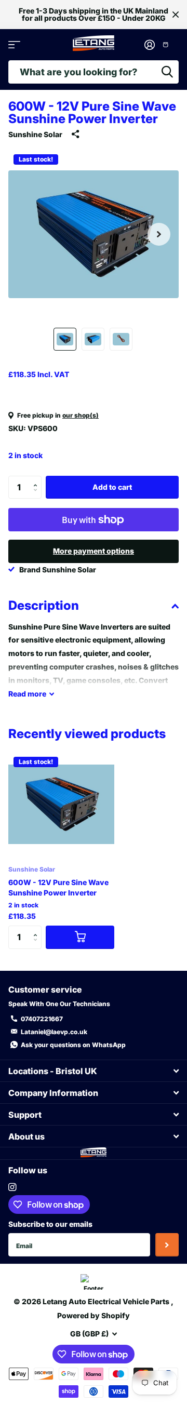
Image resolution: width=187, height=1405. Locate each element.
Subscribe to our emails (50, 1224)
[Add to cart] (80, 937)
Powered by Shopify (93, 1315)
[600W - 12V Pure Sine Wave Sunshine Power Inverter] (61, 805)
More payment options (93, 550)
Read (27, 693)
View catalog (14, 45)
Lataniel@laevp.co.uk (54, 1032)
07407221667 (42, 1019)
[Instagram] (12, 1187)
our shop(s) (80, 415)
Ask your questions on (73, 1045)
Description (43, 605)
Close (175, 14)
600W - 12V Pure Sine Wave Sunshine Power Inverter (58, 887)
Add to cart (112, 487)
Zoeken (167, 72)
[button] (159, 234)
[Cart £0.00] (169, 44)
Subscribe (167, 1244)
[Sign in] (149, 44)
